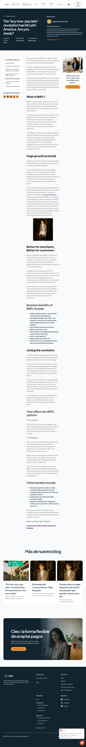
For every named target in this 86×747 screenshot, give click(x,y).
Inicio (62, 678)
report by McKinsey (50, 194)
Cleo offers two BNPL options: (12, 82)
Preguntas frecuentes (67, 684)
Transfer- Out (51, 4)
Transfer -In (43, 4)
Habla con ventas (78, 4)
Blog (37, 682)
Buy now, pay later (43, 705)
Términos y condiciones (67, 687)
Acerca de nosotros (41, 678)
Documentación (42, 720)
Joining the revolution (13, 78)
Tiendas (63, 681)
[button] (61, 4)
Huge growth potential (13, 66)
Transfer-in (41, 708)
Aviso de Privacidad (66, 690)
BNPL (36, 4)
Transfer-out (42, 710)
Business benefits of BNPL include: (12, 74)
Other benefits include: (13, 86)
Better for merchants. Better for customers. (12, 70)
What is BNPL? (10, 63)
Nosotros (41, 723)
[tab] (15, 4)
